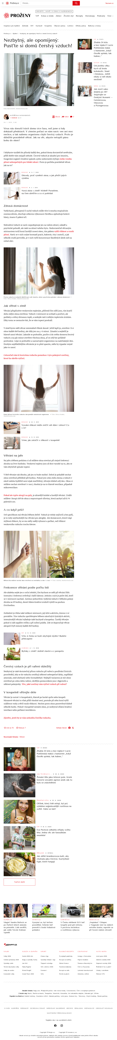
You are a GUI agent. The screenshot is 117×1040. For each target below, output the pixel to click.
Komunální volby (9, 974)
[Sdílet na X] (73, 728)
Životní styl (69, 16)
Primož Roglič (26, 970)
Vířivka (96, 993)
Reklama (79, 1008)
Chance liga (44, 956)
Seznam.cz (109, 3)
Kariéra (15, 1008)
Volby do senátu (9, 970)
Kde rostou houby (59, 990)
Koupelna (48, 26)
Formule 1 (44, 970)
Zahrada (25, 26)
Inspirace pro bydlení (12, 26)
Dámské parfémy (54, 996)
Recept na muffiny (65, 960)
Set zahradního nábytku (75, 993)
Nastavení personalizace (59, 1013)
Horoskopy (90, 16)
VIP (37, 16)
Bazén (30, 993)
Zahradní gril (89, 993)
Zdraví (58, 16)
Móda (96, 86)
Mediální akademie (56, 1008)
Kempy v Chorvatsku (84, 956)
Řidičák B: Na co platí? (103, 967)
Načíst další (19, 882)
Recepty (79, 16)
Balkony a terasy (94, 26)
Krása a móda (47, 16)
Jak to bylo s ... (44, 774)
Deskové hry (73, 996)
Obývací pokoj (59, 26)
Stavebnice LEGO (42, 996)
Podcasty (101, 16)
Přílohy (40, 853)
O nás (7, 1008)
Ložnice (70, 26)
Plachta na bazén (38, 993)
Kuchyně (39, 26)
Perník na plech (64, 974)
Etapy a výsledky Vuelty (29, 960)
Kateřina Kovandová (20, 115)
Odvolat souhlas (104, 1008)
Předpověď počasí (47, 990)
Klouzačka (63, 993)
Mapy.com (36, 990)
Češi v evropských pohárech (86, 990)
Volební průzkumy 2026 (11, 960)
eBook (57, 117)
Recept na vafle (64, 970)
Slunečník (56, 993)
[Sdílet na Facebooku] (69, 728)
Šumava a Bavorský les (85, 963)
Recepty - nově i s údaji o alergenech (54, 11)
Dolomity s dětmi (83, 974)
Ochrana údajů (37, 1008)
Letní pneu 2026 (101, 956)
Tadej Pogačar (26, 967)
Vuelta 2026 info (27, 956)
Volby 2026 (7, 956)
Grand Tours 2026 (28, 974)
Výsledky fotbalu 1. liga (48, 960)
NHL (42, 974)
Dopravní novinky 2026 (103, 963)
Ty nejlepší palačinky (65, 956)
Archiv (69, 1008)
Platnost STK (100, 974)
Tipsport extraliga (46, 963)
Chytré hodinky (91, 996)
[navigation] (3, 3)
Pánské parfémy (102, 996)
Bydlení (25, 172)
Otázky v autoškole (102, 970)
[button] (39, 79)
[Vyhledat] (76, 3)
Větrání (22, 737)
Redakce (25, 1008)
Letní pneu (64, 996)
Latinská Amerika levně (85, 970)
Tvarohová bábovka (65, 967)
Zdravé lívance (64, 963)
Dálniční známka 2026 (103, 960)
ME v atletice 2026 (47, 967)
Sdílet (66, 117)
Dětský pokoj (81, 26)
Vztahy (97, 62)
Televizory (82, 996)
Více (109, 16)
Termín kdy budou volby (11, 967)
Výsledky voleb (8, 963)
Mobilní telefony (29, 996)
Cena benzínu (71, 990)
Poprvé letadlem (83, 960)
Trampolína (48, 993)
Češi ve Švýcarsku (84, 967)
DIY (32, 26)
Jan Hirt (25, 963)
